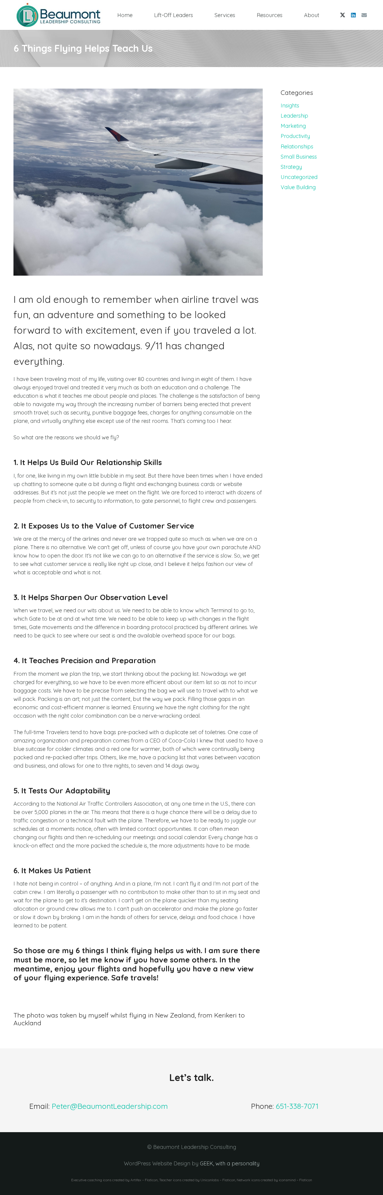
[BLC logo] (58, 15)
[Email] (364, 15)
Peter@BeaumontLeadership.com (110, 1106)
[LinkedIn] (353, 15)
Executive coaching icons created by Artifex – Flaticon (114, 1180)
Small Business (299, 156)
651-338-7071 (297, 1106)
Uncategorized (299, 177)
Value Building (298, 187)
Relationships (297, 146)
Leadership (294, 115)
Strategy (291, 166)
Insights (290, 105)
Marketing (293, 125)
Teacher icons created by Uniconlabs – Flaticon (197, 1180)
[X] (342, 15)
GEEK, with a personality (229, 1163)
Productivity (295, 136)
